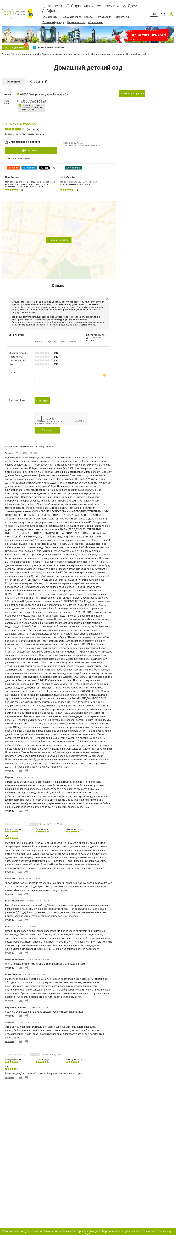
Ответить (9, 771)
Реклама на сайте (71, 17)
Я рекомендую (32, 150)
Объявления (95, 22)
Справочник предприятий (95, 6)
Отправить (47, 430)
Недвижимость (76, 22)
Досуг (133, 6)
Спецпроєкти (49, 17)
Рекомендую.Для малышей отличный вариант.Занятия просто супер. (78, 183)
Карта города (103, 17)
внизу (41, 446)
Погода (88, 17)
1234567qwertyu (67, 177)
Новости (54, 6)
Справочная (122, 17)
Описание (13, 81)
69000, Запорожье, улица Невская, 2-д (44, 94)
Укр (154, 13)
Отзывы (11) (38, 81)
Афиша (52, 10)
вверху (49, 446)
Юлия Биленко (12, 177)
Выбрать (44, 400)
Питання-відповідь (53, 22)
